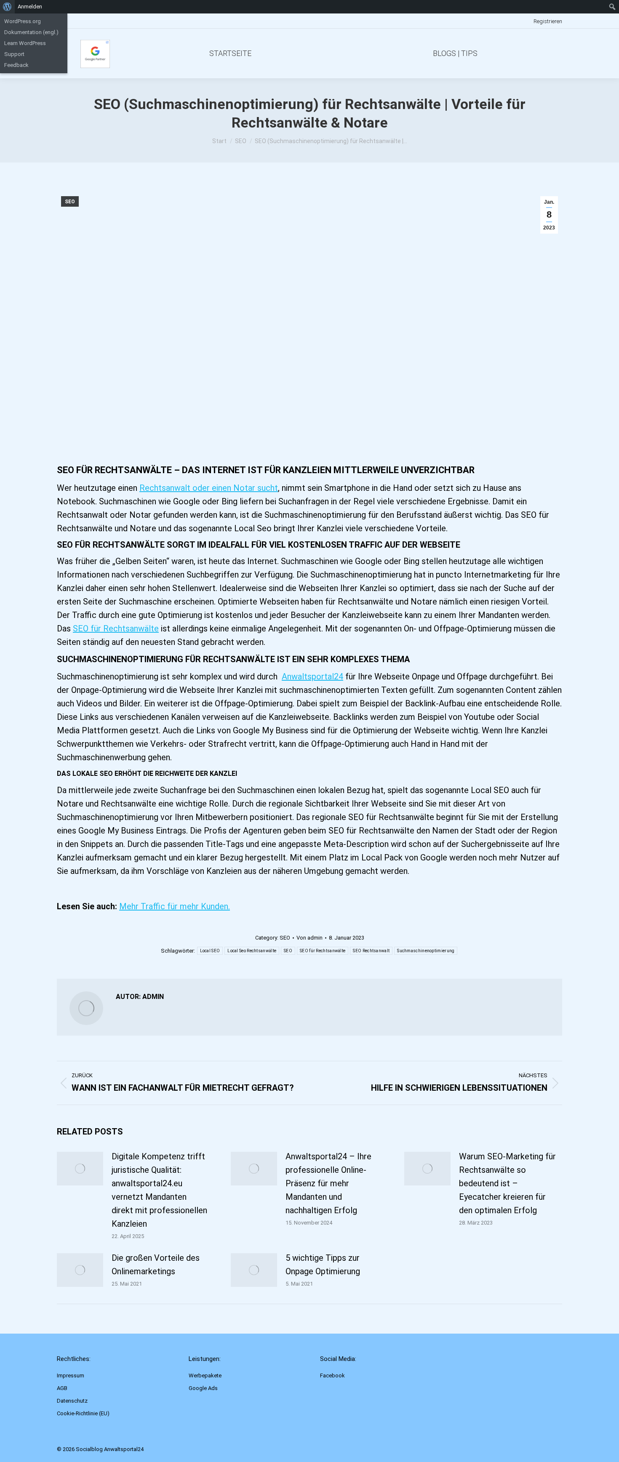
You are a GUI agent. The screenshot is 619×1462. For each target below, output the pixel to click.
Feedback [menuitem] (16, 65)
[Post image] (80, 1168)
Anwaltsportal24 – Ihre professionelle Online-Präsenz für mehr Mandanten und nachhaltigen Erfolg (328, 1183)
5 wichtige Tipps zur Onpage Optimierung (322, 1264)
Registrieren (548, 21)
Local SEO (210, 950)
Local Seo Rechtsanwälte (251, 950)
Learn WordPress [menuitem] (25, 43)
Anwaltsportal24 (312, 676)
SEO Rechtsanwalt (371, 950)
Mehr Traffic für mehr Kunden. (174, 906)
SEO (70, 202)
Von (309, 938)
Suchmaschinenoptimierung (425, 950)
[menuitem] (7, 6)
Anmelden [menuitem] (30, 6)
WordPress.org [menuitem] (22, 21)
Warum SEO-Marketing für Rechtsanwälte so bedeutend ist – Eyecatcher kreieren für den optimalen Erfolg (507, 1183)
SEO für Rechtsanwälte (116, 628)
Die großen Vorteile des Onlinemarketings (156, 1264)
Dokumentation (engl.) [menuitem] (31, 32)
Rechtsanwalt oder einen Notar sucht (208, 488)
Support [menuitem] (14, 54)
